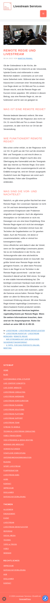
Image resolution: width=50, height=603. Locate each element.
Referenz (7, 531)
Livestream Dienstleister (32, 331)
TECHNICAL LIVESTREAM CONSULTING (19, 431)
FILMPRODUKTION (10, 470)
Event (6, 518)
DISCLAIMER (8, 492)
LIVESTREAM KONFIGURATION (15, 401)
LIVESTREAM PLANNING (13, 405)
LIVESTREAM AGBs (11, 475)
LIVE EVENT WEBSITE (12, 388)
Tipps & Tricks (10, 544)
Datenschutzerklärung (14, 570)
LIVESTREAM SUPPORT (13, 418)
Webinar (7, 553)
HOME (5, 370)
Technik (7, 540)
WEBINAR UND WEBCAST (13, 444)
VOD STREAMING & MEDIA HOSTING (18, 440)
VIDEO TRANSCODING (12, 436)
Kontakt (7, 583)
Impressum (8, 566)
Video (6, 549)
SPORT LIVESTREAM (11, 466)
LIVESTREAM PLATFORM (13, 414)
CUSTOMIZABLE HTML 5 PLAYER (16, 379)
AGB (5, 574)
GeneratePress (25, 599)
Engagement (9, 514)
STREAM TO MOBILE (11, 427)
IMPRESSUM (8, 488)
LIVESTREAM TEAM (11, 422)
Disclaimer (8, 579)
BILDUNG (7, 462)
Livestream (11, 331)
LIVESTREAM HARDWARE (13, 396)
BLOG (5, 375)
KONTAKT (7, 484)
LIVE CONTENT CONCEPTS (14, 383)
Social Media (9, 535)
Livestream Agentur (16, 333)
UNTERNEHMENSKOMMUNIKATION (17, 457)
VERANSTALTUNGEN (11, 449)
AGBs (5, 479)
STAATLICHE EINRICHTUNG (14, 453)
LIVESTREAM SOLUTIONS (13, 409)
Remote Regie (21, 336)
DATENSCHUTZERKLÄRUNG (14, 497)
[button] (4, 599)
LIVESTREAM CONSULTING (14, 392)
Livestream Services (27, 6)
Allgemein (8, 509)
